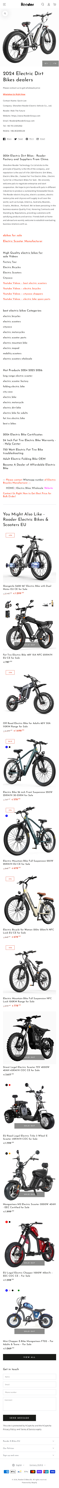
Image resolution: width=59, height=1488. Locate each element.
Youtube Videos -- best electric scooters (25, 283)
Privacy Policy (9, 1429)
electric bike (9, 397)
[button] (43, 4)
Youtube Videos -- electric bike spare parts (26, 299)
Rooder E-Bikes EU (25, 1479)
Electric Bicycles (12, 267)
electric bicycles (11, 316)
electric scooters (12, 321)
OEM (42, 459)
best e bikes (9, 423)
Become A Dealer (14, 464)
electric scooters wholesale (17, 359)
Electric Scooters (12, 272)
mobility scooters (12, 353)
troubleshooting (13, 453)
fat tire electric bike (14, 418)
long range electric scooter (18, 376)
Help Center (13, 444)
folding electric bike (14, 386)
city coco (8, 392)
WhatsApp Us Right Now (14, 94)
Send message (19, 1418)
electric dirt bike (12, 408)
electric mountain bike (15, 343)
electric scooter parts (14, 337)
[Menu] (4, 4)
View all (29, 1357)
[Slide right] (54, 64)
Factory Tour (10, 262)
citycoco (7, 327)
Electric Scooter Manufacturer (23, 241)
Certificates (34, 434)
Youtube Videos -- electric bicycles (22, 288)
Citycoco (7, 278)
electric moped (11, 348)
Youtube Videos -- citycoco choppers (23, 294)
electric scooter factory (15, 381)
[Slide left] (46, 64)
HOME (10, 488)
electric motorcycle (13, 402)
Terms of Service (28, 1429)
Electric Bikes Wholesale (29, 488)
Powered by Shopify (29, 1482)
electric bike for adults (15, 413)
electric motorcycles (14, 332)
